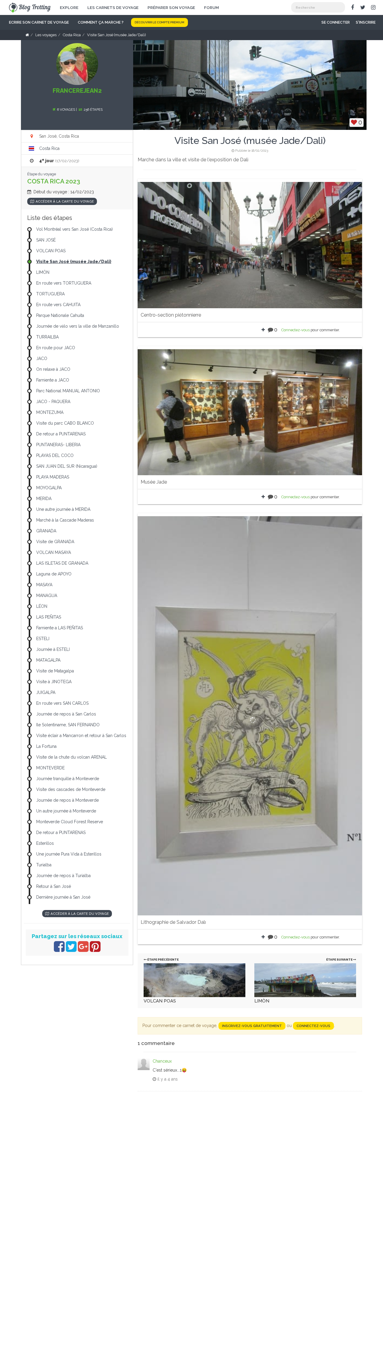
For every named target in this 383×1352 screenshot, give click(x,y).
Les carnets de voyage (113, 7)
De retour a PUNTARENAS (61, 434)
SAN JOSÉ (46, 240)
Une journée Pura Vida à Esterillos (68, 854)
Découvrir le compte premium (159, 22)
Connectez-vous (295, 330)
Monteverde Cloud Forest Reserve (69, 821)
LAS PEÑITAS (48, 617)
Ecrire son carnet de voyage (39, 22)
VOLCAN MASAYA (53, 552)
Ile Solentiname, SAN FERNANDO (68, 724)
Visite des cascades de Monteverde (70, 789)
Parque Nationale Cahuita (60, 315)
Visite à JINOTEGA (54, 681)
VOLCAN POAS (160, 1001)
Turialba (43, 864)
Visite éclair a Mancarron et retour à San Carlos (81, 735)
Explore (69, 7)
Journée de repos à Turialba (63, 875)
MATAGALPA (48, 660)
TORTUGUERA (50, 293)
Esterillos (45, 843)
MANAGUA (46, 595)
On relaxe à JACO (53, 369)
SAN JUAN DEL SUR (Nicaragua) (66, 466)
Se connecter (335, 22)
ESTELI (42, 638)
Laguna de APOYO (54, 574)
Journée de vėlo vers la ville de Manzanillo (77, 326)
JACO (41, 358)
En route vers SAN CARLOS (62, 703)
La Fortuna (46, 746)
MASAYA (44, 584)
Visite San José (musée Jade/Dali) (73, 261)
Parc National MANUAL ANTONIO (68, 390)
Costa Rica (49, 148)
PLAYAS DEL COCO (55, 455)
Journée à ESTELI (53, 649)
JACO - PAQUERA (53, 401)
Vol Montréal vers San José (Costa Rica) (74, 229)
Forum (211, 7)
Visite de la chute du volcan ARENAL (71, 757)
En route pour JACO (55, 347)
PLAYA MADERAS (52, 477)
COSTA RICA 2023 (53, 181)
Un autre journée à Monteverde (66, 811)
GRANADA (46, 530)
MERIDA (43, 498)
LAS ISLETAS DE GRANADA (62, 563)
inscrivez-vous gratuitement (252, 1026)
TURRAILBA (47, 337)
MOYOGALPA (49, 487)
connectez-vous (313, 1026)
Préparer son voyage (171, 7)
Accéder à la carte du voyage (65, 201)
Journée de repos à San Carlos (66, 714)
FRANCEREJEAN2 (77, 90)
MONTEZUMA (49, 412)
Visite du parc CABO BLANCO (65, 423)
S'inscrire (366, 22)
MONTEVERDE (50, 767)
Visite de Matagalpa (55, 671)
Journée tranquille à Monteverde (67, 778)
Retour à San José (53, 886)
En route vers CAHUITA (58, 304)
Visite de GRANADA (55, 541)
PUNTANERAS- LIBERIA (58, 444)
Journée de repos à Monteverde (67, 800)
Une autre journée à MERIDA (63, 509)
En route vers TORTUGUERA (63, 283)
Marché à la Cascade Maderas (65, 520)
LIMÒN (261, 1001)
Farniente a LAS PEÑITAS (59, 627)
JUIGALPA (45, 692)
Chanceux (162, 1061)
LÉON (41, 606)
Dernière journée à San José (63, 897)
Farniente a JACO (52, 380)
